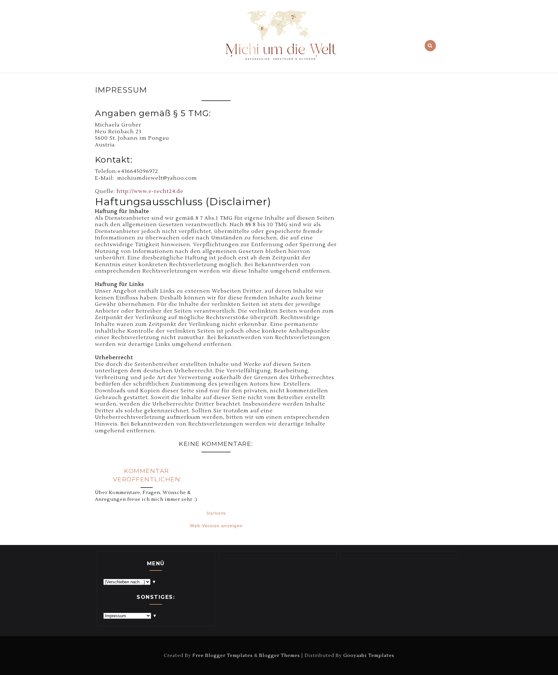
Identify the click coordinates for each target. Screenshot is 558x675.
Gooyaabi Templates (368, 655)
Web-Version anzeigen (216, 525)
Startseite (216, 513)
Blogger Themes (279, 655)
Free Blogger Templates (222, 655)
